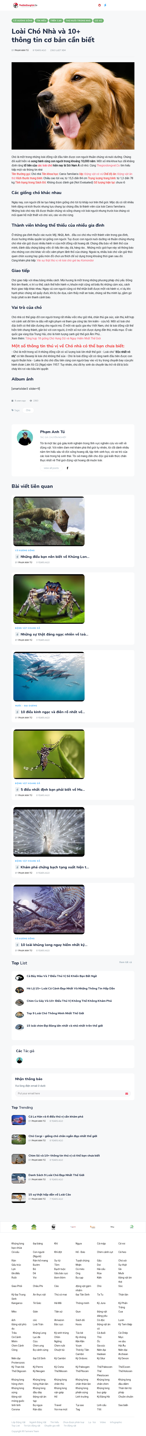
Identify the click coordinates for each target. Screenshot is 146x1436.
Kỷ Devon (123, 1358)
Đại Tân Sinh (83, 1294)
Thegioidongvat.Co (108, 165)
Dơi (99, 1264)
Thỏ (99, 1337)
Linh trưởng (82, 1396)
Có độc (101, 1320)
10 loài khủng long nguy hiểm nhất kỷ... (54, 944)
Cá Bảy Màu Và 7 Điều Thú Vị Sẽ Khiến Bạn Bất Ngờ (62, 976)
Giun (78, 1311)
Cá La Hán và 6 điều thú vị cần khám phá (55, 1117)
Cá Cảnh (16, 1337)
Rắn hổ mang (40, 1260)
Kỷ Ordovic (81, 1358)
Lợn (14, 1269)
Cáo (56, 1286)
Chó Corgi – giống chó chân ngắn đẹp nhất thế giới (62, 1136)
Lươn (121, 1320)
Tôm (56, 1264)
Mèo (14, 1311)
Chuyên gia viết (52, 1425)
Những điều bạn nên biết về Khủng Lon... (55, 556)
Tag (78, 1409)
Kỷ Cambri (60, 1358)
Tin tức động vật (32, 1425)
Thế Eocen (124, 1366)
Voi (34, 1277)
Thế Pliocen (82, 1371)
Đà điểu (16, 1273)
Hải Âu (122, 1345)
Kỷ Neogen (39, 1371)
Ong (78, 1273)
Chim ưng (38, 1345)
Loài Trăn (38, 1324)
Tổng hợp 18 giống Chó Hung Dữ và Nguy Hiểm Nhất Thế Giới (63, 338)
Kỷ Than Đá (18, 1366)
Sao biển (123, 1405)
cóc (35, 1320)
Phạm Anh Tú (22, 50)
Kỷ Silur (101, 1358)
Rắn (14, 1260)
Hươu (79, 1324)
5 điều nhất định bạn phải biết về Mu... (53, 789)
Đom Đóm (60, 1277)
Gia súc (101, 1345)
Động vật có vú (93, 174)
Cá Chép (123, 1332)
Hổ (55, 1396)
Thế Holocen (125, 1371)
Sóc (120, 1286)
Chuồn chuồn (125, 1396)
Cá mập (101, 1243)
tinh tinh (16, 1405)
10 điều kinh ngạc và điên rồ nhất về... (53, 712)
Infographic (116, 1422)
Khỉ (56, 1243)
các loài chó (45, 165)
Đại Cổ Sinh (39, 1358)
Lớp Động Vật (18, 1422)
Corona (16, 1409)
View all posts (51, 468)
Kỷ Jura (101, 1303)
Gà (119, 1269)
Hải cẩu (101, 1269)
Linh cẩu (101, 1405)
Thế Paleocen (104, 1366)
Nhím (14, 1341)
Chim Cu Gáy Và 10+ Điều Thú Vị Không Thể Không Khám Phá (69, 1001)
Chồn (57, 1337)
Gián (35, 1311)
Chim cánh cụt (105, 1252)
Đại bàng (38, 1243)
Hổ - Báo (80, 1252)
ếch (13, 1320)
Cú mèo (80, 1269)
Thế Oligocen (19, 1371)
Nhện (78, 1264)
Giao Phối (17, 1286)
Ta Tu (100, 1294)
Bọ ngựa (37, 1405)
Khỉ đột (58, 1252)
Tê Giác (37, 1303)
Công (14, 1349)
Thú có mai (60, 1294)
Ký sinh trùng (61, 1332)
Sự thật (122, 1264)
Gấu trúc (16, 1264)
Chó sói (122, 1260)
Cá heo (122, 1252)
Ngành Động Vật (38, 1422)
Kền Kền (80, 1341)
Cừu (35, 1341)
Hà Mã (57, 1303)
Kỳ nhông (81, 1337)
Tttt (99, 1409)
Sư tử (57, 1260)
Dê (34, 1273)
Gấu (99, 1260)
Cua (120, 1311)
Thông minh (82, 1303)
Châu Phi (38, 1286)
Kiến (99, 1277)
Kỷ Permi (38, 1366)
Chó (28, 410)
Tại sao (80, 1405)
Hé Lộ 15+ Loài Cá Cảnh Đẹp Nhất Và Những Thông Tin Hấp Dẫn (71, 988)
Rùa (99, 1273)
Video (103, 1422)
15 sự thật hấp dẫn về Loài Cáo (49, 1195)
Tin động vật (70, 1425)
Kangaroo (17, 1303)
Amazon (59, 1320)
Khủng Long (39, 1332)
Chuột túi (59, 1349)
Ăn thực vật (39, 1294)
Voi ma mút (60, 1409)
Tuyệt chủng (82, 1260)
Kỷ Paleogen (83, 1366)
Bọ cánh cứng (40, 1349)
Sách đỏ (80, 1320)
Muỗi (121, 1273)
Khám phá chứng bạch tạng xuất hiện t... (55, 867)
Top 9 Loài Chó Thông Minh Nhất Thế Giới (55, 1013)
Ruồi (14, 1277)
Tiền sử (58, 1311)
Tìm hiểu (54, 1422)
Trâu (14, 1332)
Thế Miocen (60, 1371)
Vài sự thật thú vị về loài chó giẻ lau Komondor (65, 260)
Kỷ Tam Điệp (125, 1324)
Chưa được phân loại (73, 1422)
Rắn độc (37, 1409)
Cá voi (121, 1243)
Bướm (36, 1264)
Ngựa (79, 1243)
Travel (57, 1405)
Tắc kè (79, 1332)
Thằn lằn (123, 1294)
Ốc (98, 1341)
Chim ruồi (59, 1345)
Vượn (79, 1345)
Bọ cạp (79, 1277)
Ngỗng (58, 1341)
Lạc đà (36, 1337)
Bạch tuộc (60, 1269)
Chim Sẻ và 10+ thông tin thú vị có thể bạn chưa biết (64, 1156)
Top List (16, 1425)
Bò (34, 1269)
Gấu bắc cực (61, 1273)
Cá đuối (101, 1332)
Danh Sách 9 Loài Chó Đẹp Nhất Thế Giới (56, 1175)
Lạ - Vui (92, 1422)
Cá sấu (15, 1252)
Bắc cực (58, 1324)
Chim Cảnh (18, 1345)
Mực (120, 1337)
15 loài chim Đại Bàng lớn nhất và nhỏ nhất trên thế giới (65, 1026)
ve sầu (122, 1341)
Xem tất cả (125, 962)
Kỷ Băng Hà (103, 1396)
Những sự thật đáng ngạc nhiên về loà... (54, 634)
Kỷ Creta (59, 1366)
